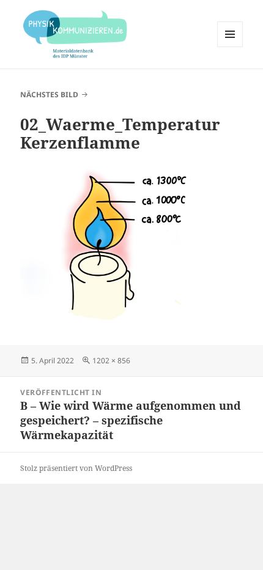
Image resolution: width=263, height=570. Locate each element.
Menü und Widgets (230, 46)
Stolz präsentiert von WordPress (76, 468)
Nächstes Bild (49, 94)
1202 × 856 (111, 360)
